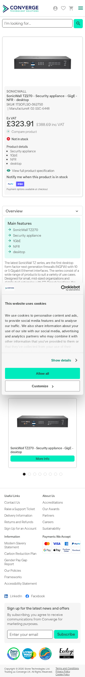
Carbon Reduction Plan (20, 553)
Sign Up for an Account (20, 528)
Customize (40, 386)
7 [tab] (55, 474)
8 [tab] (60, 474)
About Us (48, 496)
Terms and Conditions (67, 668)
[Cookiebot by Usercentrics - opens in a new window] (61, 288)
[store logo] (21, 8)
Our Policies (12, 570)
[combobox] (37, 23)
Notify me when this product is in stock (37, 176)
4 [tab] (39, 474)
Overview (14, 210)
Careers (47, 521)
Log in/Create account (55, 8)
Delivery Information (18, 515)
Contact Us (12, 502)
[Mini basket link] (71, 8)
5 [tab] (45, 474)
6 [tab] (50, 474)
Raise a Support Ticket (19, 508)
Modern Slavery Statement (15, 545)
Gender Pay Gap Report (15, 562)
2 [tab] (29, 474)
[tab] (42, 210)
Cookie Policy (63, 674)
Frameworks (13, 576)
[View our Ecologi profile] (67, 653)
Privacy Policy (63, 671)
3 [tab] (34, 474)
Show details (61, 360)
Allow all (42, 373)
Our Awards (50, 508)
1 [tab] (24, 474)
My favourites (63, 8)
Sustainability (51, 528)
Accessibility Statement (20, 583)
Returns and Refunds (18, 521)
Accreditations (52, 502)
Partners (48, 515)
